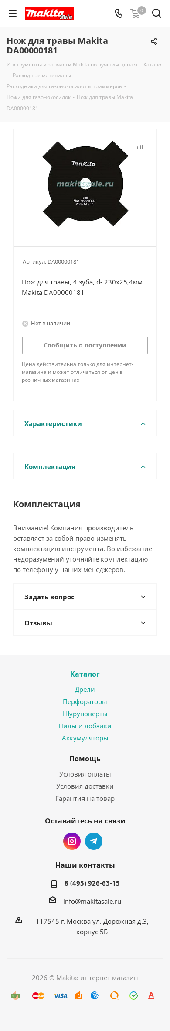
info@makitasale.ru (92, 901)
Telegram (93, 841)
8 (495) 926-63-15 (92, 883)
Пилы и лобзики (85, 725)
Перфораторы (85, 701)
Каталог (85, 674)
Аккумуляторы (85, 738)
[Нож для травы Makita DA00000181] (85, 184)
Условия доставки (85, 786)
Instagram (72, 841)
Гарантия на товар (85, 798)
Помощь (85, 758)
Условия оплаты (85, 774)
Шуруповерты (85, 713)
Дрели (85, 689)
